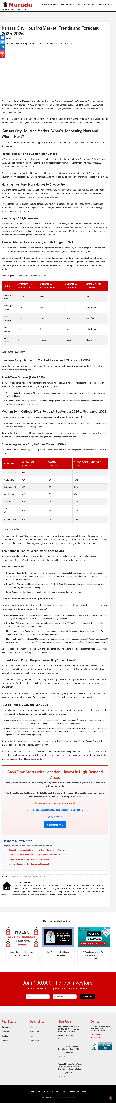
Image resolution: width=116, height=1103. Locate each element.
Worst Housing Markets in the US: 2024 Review (22, 953)
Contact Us (34, 1041)
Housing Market (29, 877)
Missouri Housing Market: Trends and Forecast (28, 864)
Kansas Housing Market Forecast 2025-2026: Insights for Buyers (36, 850)
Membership (35, 1032)
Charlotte (5, 1036)
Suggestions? (73, 1091)
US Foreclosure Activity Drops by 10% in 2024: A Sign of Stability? (94, 955)
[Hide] (1, 60)
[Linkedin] (2, 46)
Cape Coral (6, 1032)
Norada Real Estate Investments (17, 5)
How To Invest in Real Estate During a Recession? (58, 953)
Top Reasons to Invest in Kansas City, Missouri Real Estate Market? (37, 855)
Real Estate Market (42, 877)
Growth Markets (17, 877)
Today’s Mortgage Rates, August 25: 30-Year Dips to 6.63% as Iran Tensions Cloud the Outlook (70, 1066)
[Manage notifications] (110, 1098)
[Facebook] (2, 37)
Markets (33, 1027)
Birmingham (6, 1027)
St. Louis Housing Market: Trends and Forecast (28, 859)
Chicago (5, 1041)
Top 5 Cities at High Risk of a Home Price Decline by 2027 (68, 1048)
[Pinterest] (2, 56)
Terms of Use (35, 1091)
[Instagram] (2, 51)
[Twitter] (2, 42)
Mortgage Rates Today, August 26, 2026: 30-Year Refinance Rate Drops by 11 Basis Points (69, 1029)
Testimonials (61, 1091)
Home (84, 1091)
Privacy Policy (48, 1091)
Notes (32, 1036)
